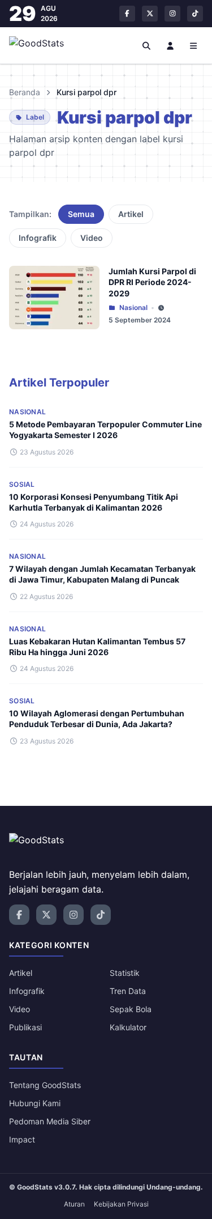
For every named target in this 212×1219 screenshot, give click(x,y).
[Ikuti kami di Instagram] (172, 14)
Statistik (125, 973)
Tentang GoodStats (45, 1085)
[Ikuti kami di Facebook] (127, 14)
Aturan (74, 1204)
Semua (81, 214)
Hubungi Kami (34, 1103)
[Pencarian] (147, 45)
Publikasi (25, 1027)
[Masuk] (170, 45)
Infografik (38, 238)
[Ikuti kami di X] (150, 14)
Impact (22, 1139)
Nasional (133, 307)
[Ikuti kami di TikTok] (195, 14)
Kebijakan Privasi (121, 1204)
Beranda (24, 92)
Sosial (22, 484)
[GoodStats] (42, 45)
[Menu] (194, 45)
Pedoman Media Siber (49, 1121)
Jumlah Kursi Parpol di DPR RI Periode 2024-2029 (152, 282)
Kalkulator (128, 1027)
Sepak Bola (131, 1009)
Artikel (131, 214)
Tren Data (128, 991)
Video (91, 238)
